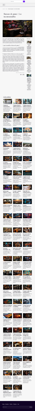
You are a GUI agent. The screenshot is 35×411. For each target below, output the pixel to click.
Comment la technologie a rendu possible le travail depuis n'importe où (27, 135)
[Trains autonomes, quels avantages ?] (17, 358)
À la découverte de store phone (6, 263)
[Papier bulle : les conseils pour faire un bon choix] (27, 187)
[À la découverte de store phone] (7, 258)
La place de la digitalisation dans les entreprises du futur (7, 392)
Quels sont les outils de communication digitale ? (17, 249)
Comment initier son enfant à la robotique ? (17, 391)
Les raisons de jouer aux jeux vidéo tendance (17, 349)
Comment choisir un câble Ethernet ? (7, 320)
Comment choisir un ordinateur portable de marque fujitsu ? (7, 335)
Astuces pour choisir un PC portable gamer (17, 334)
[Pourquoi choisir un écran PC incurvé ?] (17, 215)
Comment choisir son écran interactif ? (27, 377)
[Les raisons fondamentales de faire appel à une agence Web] (7, 158)
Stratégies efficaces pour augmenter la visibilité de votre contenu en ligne (29, 80)
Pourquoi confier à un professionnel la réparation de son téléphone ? (27, 293)
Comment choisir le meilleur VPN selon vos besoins (17, 149)
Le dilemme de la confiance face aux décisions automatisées (29, 46)
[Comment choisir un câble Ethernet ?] (7, 315)
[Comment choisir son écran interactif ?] (27, 372)
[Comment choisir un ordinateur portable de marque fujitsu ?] (7, 330)
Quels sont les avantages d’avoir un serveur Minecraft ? (7, 292)
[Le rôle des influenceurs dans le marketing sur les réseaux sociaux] (17, 130)
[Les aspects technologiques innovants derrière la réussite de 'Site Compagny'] (27, 115)
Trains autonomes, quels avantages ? (16, 363)
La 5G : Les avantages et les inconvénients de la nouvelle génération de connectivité (27, 164)
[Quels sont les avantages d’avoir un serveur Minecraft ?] (7, 287)
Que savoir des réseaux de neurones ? (27, 249)
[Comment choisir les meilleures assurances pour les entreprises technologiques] (27, 101)
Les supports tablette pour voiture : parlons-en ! (7, 278)
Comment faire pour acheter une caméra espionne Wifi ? (7, 221)
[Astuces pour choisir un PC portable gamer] (17, 330)
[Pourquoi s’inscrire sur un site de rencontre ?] (17, 315)
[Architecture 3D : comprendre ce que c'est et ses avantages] (7, 230)
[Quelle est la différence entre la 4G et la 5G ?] (7, 301)
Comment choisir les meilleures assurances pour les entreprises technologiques (27, 107)
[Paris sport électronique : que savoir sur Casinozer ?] (7, 244)
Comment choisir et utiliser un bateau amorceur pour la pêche (17, 121)
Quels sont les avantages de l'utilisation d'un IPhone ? (6, 178)
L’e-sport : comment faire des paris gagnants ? (17, 192)
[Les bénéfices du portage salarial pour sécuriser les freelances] (7, 115)
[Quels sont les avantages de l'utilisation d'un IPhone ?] (7, 172)
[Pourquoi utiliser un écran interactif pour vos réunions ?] (7, 372)
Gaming (3, 404)
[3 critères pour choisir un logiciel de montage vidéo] (27, 258)
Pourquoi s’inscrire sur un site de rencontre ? (17, 320)
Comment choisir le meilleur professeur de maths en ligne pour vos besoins (17, 107)
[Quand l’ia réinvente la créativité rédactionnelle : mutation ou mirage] (29, 58)
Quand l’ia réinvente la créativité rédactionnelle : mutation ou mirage (29, 63)
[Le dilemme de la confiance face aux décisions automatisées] (29, 42)
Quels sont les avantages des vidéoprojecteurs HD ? (27, 335)
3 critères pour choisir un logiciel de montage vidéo (27, 264)
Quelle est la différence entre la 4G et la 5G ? (7, 306)
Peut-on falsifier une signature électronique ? (27, 364)
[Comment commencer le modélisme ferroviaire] (17, 301)
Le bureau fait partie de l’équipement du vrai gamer (10, 47)
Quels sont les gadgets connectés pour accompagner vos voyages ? (17, 178)
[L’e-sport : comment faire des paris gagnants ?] (17, 187)
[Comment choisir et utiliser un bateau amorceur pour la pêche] (17, 115)
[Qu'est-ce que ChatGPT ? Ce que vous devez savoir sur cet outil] (7, 187)
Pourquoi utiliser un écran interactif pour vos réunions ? (7, 378)
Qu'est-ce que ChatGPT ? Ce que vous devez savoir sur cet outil (7, 193)
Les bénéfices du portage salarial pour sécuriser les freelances (7, 121)
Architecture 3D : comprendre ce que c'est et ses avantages (7, 235)
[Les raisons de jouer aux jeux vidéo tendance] (17, 344)
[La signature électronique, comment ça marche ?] (17, 372)
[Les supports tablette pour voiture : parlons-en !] (7, 272)
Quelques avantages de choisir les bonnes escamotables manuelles (7, 207)
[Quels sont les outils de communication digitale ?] (17, 244)
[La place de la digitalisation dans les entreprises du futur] (7, 387)
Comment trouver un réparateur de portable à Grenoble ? (27, 321)
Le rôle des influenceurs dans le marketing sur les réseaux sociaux (17, 135)
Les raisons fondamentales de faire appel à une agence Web (7, 164)
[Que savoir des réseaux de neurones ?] (27, 244)
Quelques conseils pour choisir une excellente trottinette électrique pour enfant (17, 264)
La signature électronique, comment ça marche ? (17, 378)
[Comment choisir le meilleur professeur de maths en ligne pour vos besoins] (17, 101)
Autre (6, 9)
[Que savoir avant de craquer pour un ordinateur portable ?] (27, 230)
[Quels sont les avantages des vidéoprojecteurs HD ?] (27, 330)
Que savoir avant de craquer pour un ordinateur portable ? (27, 235)
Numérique (15, 404)
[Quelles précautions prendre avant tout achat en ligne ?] (7, 358)
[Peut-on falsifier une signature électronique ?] (27, 358)
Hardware (11, 404)
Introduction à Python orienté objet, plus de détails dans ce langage (27, 221)
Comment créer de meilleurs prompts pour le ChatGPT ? (26, 178)
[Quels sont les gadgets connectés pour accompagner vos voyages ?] (17, 172)
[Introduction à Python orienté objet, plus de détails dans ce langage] (27, 215)
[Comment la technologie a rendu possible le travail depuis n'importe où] (27, 130)
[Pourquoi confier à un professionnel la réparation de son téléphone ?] (27, 287)
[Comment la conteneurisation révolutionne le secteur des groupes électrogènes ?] (7, 101)
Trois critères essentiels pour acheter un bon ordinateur (7, 349)
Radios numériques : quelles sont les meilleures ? (17, 278)
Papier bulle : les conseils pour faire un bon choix (27, 192)
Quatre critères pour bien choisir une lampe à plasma (17, 235)
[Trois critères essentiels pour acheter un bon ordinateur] (7, 344)
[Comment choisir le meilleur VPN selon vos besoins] (17, 144)
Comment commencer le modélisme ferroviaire (17, 307)
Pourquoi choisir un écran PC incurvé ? (17, 220)
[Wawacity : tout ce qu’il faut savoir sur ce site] (17, 201)
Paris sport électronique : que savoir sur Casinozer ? (7, 249)
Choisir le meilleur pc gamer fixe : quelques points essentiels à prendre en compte (27, 350)
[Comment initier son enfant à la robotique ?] (17, 387)
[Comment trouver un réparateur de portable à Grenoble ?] (27, 315)
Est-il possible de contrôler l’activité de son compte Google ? (27, 278)
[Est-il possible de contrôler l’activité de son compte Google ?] (27, 272)
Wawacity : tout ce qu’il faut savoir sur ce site (17, 207)
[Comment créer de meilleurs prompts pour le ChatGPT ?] (27, 172)
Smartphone (7, 404)
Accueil (4, 9)
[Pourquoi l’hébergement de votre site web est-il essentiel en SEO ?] (27, 201)
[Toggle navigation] (4, 5)
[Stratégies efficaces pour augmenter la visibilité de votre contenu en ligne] (29, 75)
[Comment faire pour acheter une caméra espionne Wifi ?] (7, 215)
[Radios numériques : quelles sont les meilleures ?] (17, 272)
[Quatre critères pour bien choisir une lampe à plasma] (17, 230)
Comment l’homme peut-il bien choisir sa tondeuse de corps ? (17, 292)
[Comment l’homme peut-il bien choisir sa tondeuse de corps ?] (17, 287)
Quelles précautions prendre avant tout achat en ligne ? (7, 364)
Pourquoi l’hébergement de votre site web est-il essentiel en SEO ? (27, 207)
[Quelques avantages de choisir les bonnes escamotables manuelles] (7, 201)
